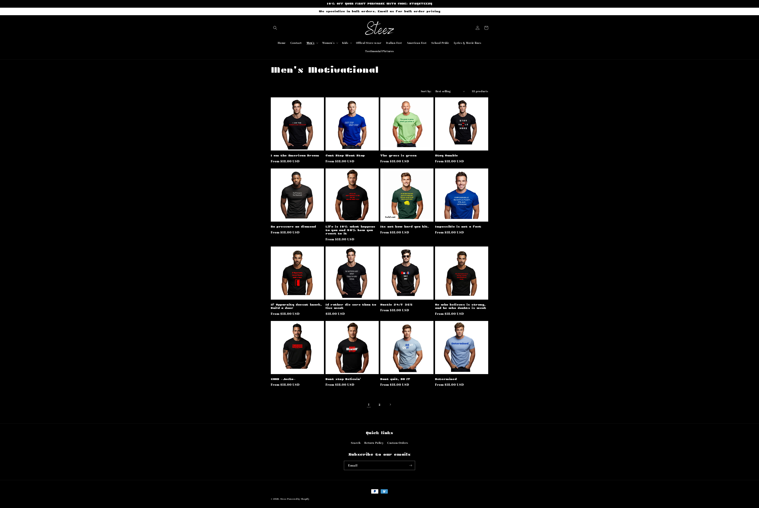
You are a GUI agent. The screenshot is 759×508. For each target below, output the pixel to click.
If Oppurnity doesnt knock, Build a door (296, 306)
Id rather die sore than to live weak (351, 306)
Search (356, 443)
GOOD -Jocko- (283, 379)
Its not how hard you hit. (404, 226)
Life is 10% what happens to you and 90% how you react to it (350, 230)
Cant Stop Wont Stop (345, 155)
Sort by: (426, 91)
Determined (446, 379)
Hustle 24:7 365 (396, 304)
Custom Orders (397, 443)
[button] (275, 28)
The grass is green (398, 155)
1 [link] (369, 404)
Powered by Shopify (298, 498)
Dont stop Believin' (343, 379)
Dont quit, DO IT (395, 379)
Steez (283, 498)
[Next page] (390, 404)
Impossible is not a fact (458, 226)
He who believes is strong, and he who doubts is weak (460, 306)
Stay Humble (446, 155)
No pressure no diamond (293, 226)
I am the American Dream (295, 155)
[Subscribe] (410, 465)
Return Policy (373, 443)
